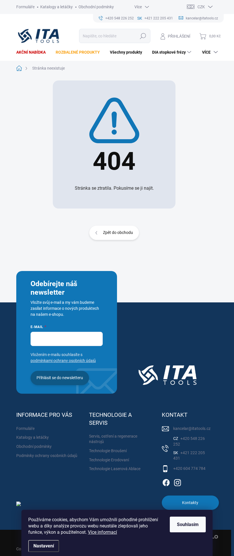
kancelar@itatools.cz (192, 428)
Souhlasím (188, 524)
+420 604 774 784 (189, 468)
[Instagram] (177, 481)
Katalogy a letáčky (56, 7)
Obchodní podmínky (96, 7)
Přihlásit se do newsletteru (60, 377)
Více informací (102, 532)
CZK (201, 7)
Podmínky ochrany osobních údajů (46, 455)
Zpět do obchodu (118, 232)
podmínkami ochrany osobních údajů (63, 360)
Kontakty (190, 502)
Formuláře (25, 7)
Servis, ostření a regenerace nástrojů (113, 439)
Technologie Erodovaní (109, 460)
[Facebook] (166, 481)
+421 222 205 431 (189, 455)
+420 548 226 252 (189, 441)
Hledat (143, 36)
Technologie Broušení (108, 450)
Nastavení (43, 546)
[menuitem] (33, 52)
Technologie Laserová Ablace (114, 468)
